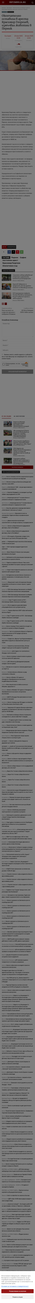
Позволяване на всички (17, 1291)
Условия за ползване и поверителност (15, 1286)
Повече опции (17, 1297)
